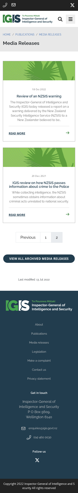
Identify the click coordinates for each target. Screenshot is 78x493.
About (39, 324)
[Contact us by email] (13, 4)
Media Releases (50, 34)
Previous (28, 237)
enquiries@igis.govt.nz (43, 428)
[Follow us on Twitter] (72, 5)
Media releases (39, 342)
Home (7, 34)
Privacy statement (39, 378)
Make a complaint (39, 360)
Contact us (39, 369)
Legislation (39, 351)
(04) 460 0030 (42, 437)
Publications (24, 34)
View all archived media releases (39, 259)
